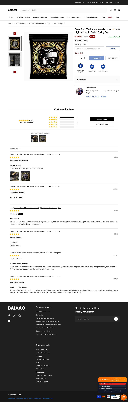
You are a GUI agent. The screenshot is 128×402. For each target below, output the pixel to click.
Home (9, 23)
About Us (39, 356)
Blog (37, 362)
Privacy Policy (40, 369)
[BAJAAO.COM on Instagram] (19, 315)
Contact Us (39, 315)
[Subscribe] (116, 319)
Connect (117, 2)
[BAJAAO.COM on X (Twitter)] (14, 315)
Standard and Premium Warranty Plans (48, 324)
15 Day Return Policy (42, 353)
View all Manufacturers (43, 312)
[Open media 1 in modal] (48, 56)
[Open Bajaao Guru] (124, 397)
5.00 (31, 121)
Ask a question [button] (102, 124)
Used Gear (109, 2)
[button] (53, 117)
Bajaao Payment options (44, 331)
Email (104, 96)
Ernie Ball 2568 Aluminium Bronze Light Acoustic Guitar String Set (37, 154)
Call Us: (95, 2)
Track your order (79, 2)
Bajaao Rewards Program (44, 375)
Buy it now (112, 58)
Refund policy (11, 398)
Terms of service (28, 398)
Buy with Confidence (42, 359)
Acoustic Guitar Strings (20, 23)
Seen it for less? (114, 37)
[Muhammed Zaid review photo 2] (25, 176)
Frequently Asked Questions (45, 318)
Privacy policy (19, 398)
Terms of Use (40, 372)
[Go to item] (15, 43)
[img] (14, 157)
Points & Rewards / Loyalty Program (47, 321)
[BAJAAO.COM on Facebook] (9, 315)
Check (112, 49)
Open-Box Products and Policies (46, 334)
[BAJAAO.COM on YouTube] (9, 321)
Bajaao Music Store (42, 349)
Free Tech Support (42, 381)
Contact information (47, 398)
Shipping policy (37, 398)
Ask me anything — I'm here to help (112, 390)
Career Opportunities (42, 365)
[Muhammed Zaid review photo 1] (14, 176)
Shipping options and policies (45, 328)
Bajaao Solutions (41, 378)
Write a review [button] (102, 119)
